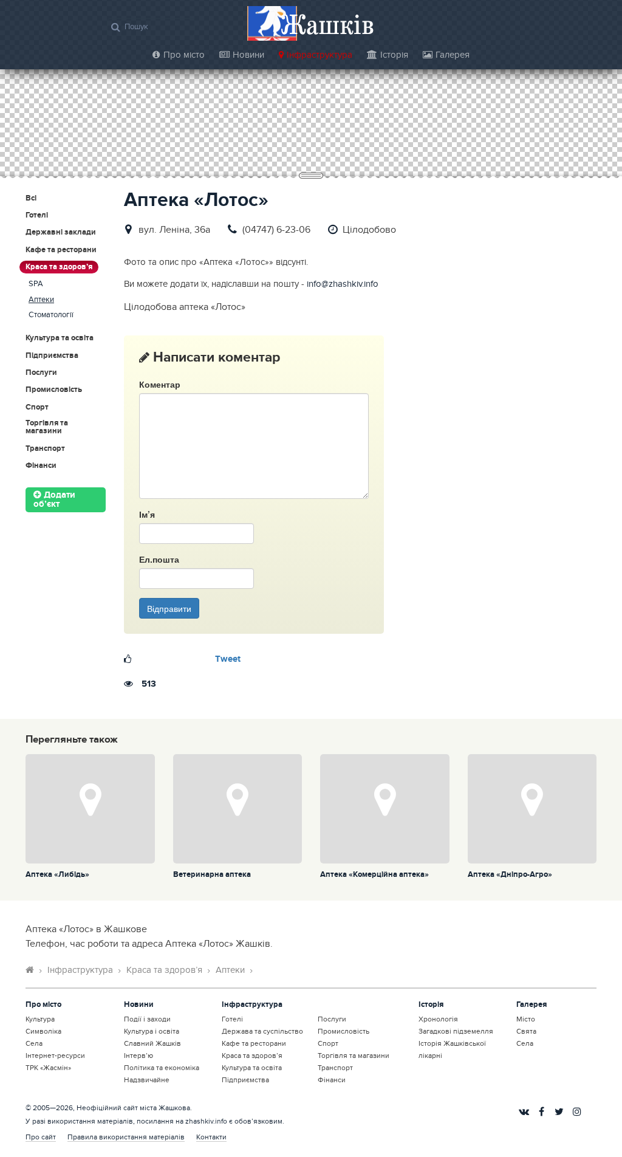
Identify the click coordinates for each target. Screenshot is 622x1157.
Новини (248, 55)
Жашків (327, 24)
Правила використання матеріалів (126, 1137)
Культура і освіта (151, 1031)
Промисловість (54, 390)
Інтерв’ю (138, 1055)
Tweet (228, 659)
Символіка (43, 1031)
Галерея (453, 55)
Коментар (159, 384)
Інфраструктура (319, 55)
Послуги (41, 373)
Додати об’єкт (54, 500)
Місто (525, 1019)
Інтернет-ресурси (55, 1055)
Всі (31, 198)
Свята (526, 1031)
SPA (36, 284)
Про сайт (41, 1137)
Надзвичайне (146, 1080)
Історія (394, 55)
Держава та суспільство (262, 1031)
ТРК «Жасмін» (48, 1067)
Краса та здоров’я (59, 267)
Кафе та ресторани (61, 250)
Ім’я (147, 514)
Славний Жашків (152, 1043)
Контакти (211, 1137)
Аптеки (41, 300)
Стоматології (51, 315)
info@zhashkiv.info (342, 284)
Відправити (169, 608)
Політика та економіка (161, 1067)
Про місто (184, 55)
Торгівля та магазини (47, 427)
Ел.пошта (159, 559)
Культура (40, 1019)
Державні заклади (61, 232)
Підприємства (52, 356)
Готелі (37, 215)
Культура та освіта (60, 338)
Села (34, 1043)
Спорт (37, 407)
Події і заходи (147, 1019)
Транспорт (45, 449)
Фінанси (41, 466)
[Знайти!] (115, 27)
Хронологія (438, 1019)
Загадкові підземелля (456, 1031)
